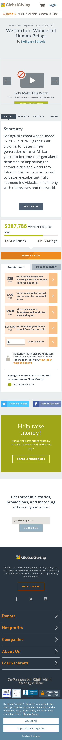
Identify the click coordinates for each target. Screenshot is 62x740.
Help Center (31, 586)
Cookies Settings (31, 735)
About (21, 13)
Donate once (15, 267)
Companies (45, 13)
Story (8, 116)
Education (15, 25)
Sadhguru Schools (33, 41)
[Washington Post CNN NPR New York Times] (31, 682)
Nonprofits (31, 13)
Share (53, 116)
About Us (11, 651)
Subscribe (31, 527)
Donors (8, 616)
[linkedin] (45, 599)
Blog (55, 13)
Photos (38, 116)
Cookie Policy (31, 713)
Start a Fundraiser (31, 458)
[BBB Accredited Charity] (31, 693)
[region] (31, 719)
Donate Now (31, 255)
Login (53, 5)
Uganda (29, 25)
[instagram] (31, 599)
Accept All (31, 720)
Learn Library (15, 663)
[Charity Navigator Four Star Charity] (7, 693)
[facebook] (16, 599)
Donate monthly (46, 266)
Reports (23, 116)
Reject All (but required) (30, 728)
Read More (31, 206)
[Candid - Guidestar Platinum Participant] (17, 693)
